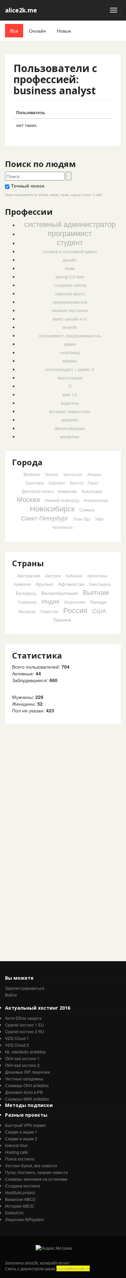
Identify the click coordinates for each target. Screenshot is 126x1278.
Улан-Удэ (81, 519)
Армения (22, 584)
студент (70, 242)
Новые (64, 30)
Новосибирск (52, 508)
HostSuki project (20, 1192)
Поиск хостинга (19, 1159)
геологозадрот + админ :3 (69, 369)
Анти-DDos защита (23, 1018)
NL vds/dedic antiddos (25, 1051)
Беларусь (26, 593)
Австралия (28, 575)
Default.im (14, 1212)
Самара (86, 509)
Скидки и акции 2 (21, 1138)
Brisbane (32, 474)
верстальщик (69, 377)
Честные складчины (24, 1078)
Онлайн (37, 30)
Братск (76, 482)
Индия (50, 601)
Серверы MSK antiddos (27, 1099)
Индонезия (75, 602)
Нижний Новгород (62, 500)
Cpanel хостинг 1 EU (24, 1025)
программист (70, 233)
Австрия (53, 575)
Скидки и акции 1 (21, 1132)
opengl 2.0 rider (69, 276)
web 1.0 (69, 394)
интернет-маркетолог (69, 411)
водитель (70, 403)
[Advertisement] (55, 835)
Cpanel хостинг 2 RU (24, 1031)
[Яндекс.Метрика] (54, 1248)
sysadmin (70, 420)
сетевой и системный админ (70, 251)
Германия (27, 602)
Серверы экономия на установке (36, 1179)
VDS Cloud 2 (17, 1045)
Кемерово (67, 491)
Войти (11, 995)
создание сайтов (70, 285)
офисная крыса (70, 293)
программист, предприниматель (70, 335)
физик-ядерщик (70, 428)
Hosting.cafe (16, 1152)
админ (70, 344)
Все (14, 30)
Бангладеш (100, 584)
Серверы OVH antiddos (27, 1085)
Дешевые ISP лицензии (27, 1072)
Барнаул (57, 482)
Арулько (44, 583)
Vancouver (73, 474)
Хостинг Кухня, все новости (31, 1165)
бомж (70, 268)
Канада (98, 601)
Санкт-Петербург (44, 517)
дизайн (70, 260)
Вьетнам (96, 592)
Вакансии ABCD (20, 1199)
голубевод (70, 352)
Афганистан (71, 583)
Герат (93, 482)
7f (70, 386)
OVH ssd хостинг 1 (22, 1058)
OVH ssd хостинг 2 (22, 1065)
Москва (28, 499)
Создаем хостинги (22, 1185)
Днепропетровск (37, 491)
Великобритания (59, 593)
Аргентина (97, 575)
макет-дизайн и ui (70, 319)
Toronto (51, 474)
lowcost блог (16, 1145)
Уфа (99, 519)
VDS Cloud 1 (17, 1038)
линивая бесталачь (69, 310)
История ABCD (19, 1206)
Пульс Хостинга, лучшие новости (36, 1172)
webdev (69, 361)
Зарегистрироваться (24, 988)
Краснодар (92, 491)
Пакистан (49, 611)
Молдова (27, 611)
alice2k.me (21, 10)
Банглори (35, 482)
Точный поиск (27, 185)
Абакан (94, 474)
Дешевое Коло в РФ (24, 1092)
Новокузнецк (96, 500)
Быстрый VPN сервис (25, 1125)
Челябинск (62, 527)
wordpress (69, 436)
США (99, 610)
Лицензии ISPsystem (24, 1219)
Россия (75, 610)
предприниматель (69, 302)
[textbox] (35, 176)
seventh (69, 327)
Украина (62, 619)
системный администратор (70, 223)
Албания (74, 575)
